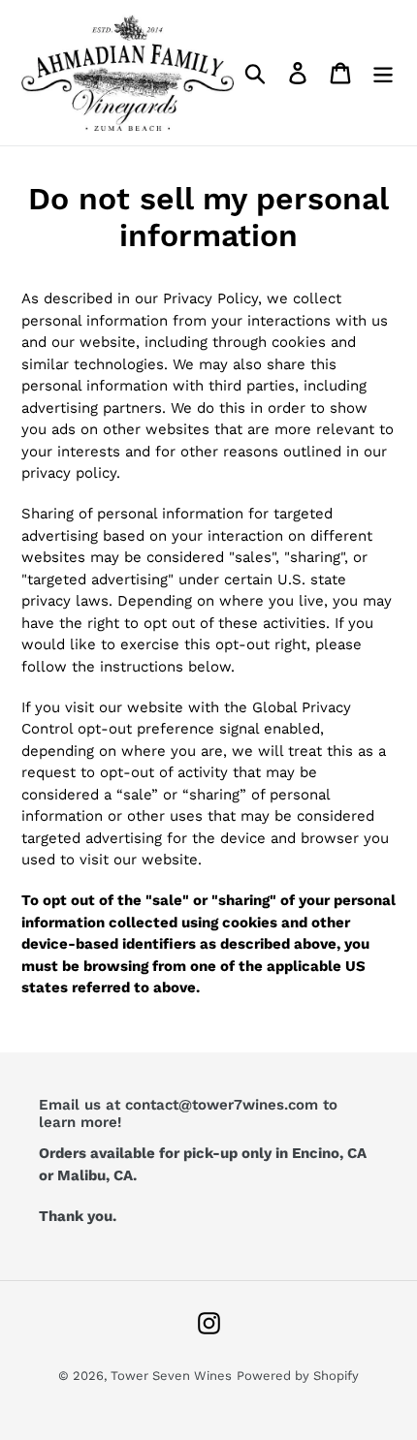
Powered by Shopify (298, 1375)
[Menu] (383, 73)
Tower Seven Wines (171, 1375)
